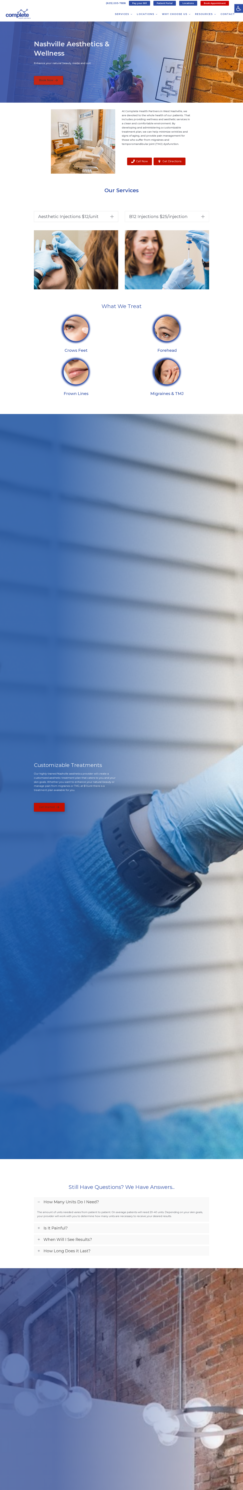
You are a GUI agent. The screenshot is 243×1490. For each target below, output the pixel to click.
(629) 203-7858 (116, 3)
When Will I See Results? (67, 1239)
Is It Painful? (55, 1228)
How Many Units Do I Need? (71, 1202)
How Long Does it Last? (67, 1251)
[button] (238, 8)
